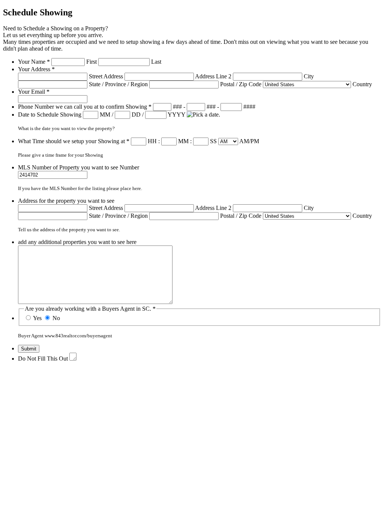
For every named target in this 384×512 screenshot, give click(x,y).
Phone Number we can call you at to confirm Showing (85, 106)
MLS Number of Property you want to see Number (78, 167)
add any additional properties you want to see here (77, 242)
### (177, 106)
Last (156, 61)
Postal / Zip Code (240, 84)
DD (136, 114)
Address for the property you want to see (66, 201)
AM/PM (249, 141)
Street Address (106, 76)
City (309, 76)
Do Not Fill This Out (43, 358)
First (91, 61)
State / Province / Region (118, 84)
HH (152, 141)
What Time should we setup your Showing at (73, 141)
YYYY (176, 114)
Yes (37, 318)
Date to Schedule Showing (50, 114)
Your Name (34, 61)
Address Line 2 (213, 76)
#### (249, 106)
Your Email (34, 91)
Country (362, 84)
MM (105, 114)
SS (213, 141)
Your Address (36, 69)
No (56, 318)
